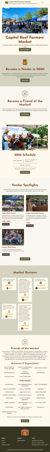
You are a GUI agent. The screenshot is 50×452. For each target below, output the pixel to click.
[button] (43, 2)
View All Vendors (25, 259)
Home (3, 440)
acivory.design (39, 449)
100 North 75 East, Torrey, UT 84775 (40, 444)
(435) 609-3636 (21, 440)
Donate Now (25, 114)
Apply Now (25, 80)
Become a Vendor (6, 444)
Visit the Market (25, 172)
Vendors (4, 442)
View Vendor (6, 224)
